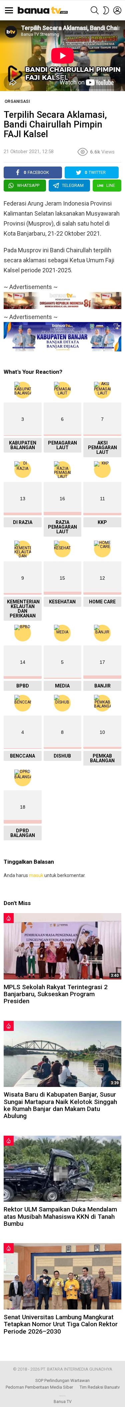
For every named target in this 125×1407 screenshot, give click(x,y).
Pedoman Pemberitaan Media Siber (39, 1387)
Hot (9, 918)
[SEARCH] (95, 10)
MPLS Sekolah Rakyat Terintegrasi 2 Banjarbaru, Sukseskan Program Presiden (56, 994)
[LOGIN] (117, 10)
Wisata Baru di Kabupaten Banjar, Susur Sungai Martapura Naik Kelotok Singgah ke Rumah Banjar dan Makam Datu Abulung (60, 1105)
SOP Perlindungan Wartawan (62, 1380)
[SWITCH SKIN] (106, 10)
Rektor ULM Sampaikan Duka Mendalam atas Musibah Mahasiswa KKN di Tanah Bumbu (60, 1216)
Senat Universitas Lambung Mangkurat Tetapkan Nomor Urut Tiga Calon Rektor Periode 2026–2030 (61, 1324)
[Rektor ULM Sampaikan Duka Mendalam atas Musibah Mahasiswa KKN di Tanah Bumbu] (62, 1169)
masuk (36, 875)
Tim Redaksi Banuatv (100, 1387)
